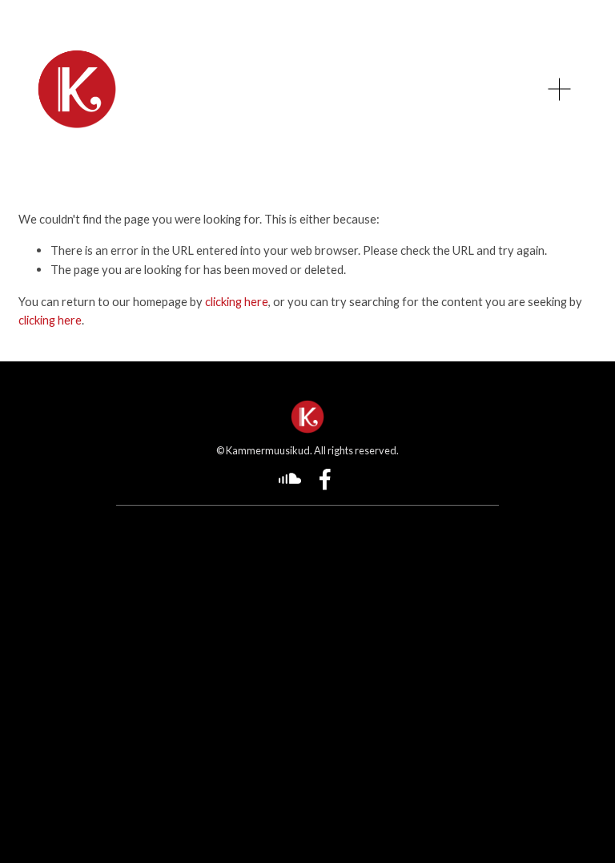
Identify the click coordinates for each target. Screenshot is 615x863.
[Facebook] (325, 479)
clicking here (236, 301)
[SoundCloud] (290, 479)
